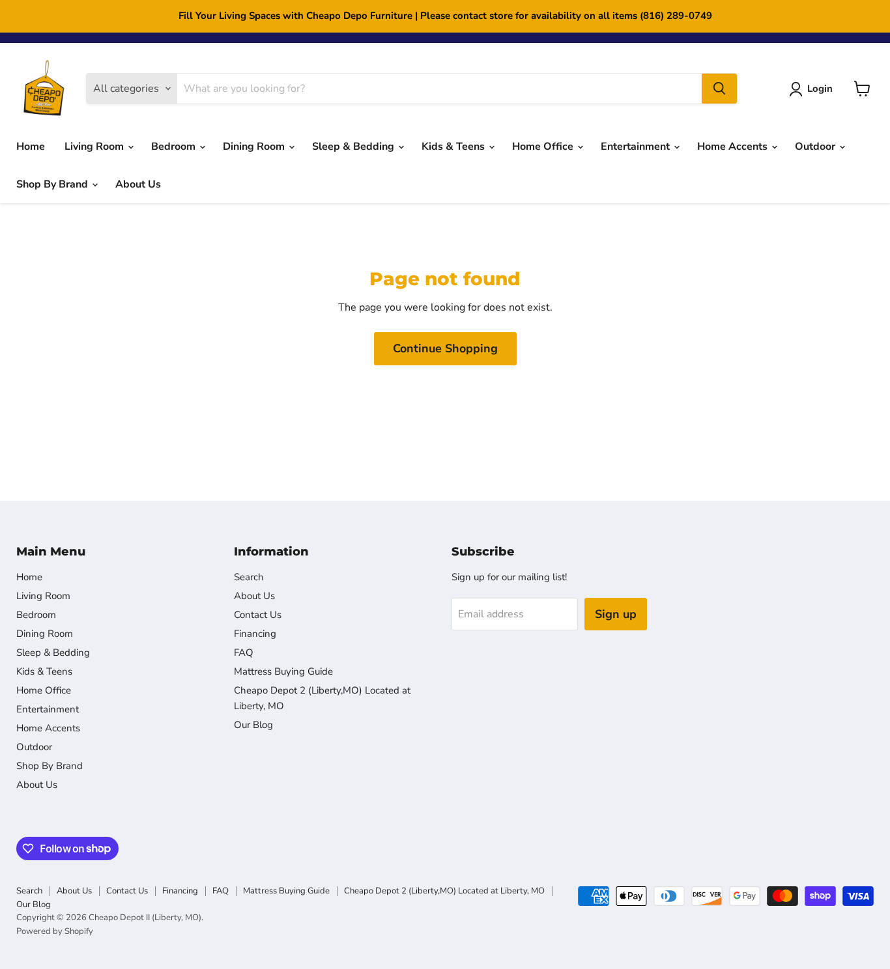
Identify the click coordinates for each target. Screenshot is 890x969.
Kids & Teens (454, 146)
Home (30, 146)
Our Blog (253, 724)
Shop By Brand (53, 184)
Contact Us (257, 614)
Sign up (616, 614)
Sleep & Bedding (354, 146)
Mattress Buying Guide (283, 671)
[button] (813, 89)
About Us (138, 184)
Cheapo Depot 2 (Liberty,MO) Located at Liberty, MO (444, 891)
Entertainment (636, 146)
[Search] (719, 89)
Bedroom (174, 146)
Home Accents (733, 146)
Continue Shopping (445, 348)
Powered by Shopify (54, 931)
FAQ (243, 652)
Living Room (95, 146)
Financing (255, 633)
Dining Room (255, 146)
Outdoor (816, 146)
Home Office (544, 146)
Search (249, 576)
